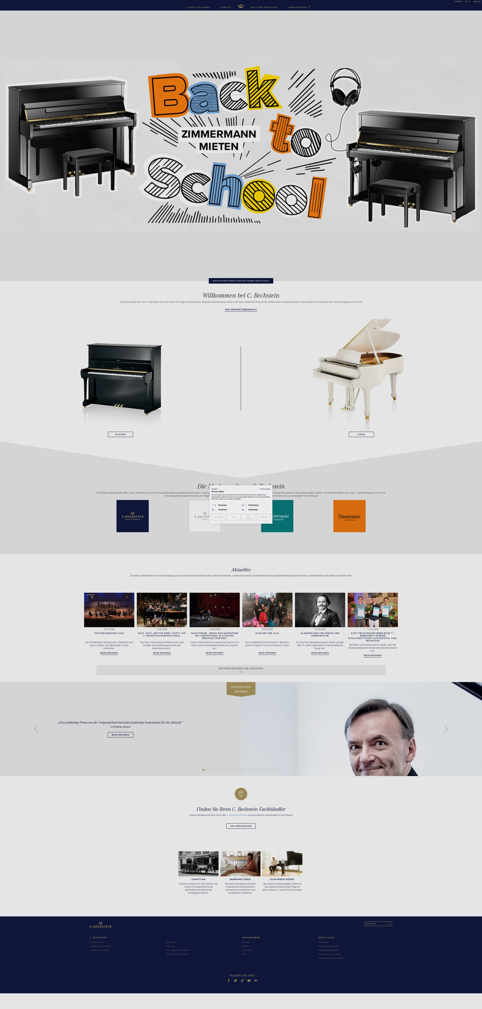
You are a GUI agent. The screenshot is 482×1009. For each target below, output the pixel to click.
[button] (216, 489)
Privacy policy (265, 489)
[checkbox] (214, 505)
